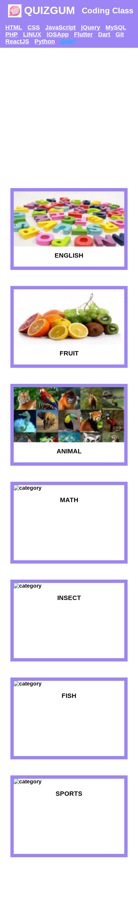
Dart (104, 34)
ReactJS (17, 41)
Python (44, 41)
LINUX (32, 34)
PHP (11, 34)
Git (120, 34)
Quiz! (67, 41)
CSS (33, 27)
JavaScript (60, 27)
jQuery (90, 27)
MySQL (116, 27)
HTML (13, 27)
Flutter (83, 34)
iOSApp (58, 34)
